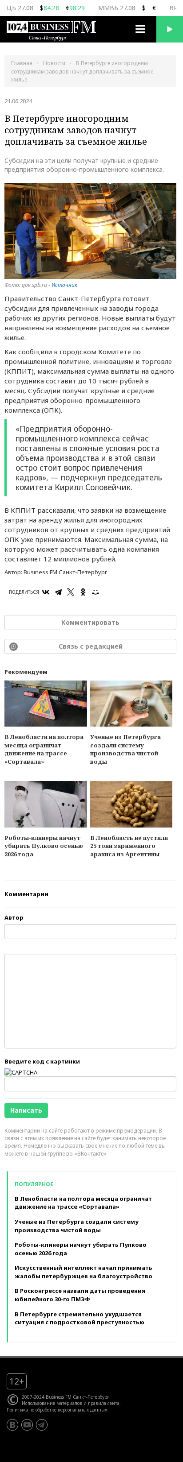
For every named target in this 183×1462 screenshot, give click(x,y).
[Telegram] (58, 592)
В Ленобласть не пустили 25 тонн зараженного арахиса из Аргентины (129, 846)
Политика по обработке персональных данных (57, 1410)
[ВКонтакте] (45, 592)
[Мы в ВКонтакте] (12, 1425)
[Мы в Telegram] (42, 1425)
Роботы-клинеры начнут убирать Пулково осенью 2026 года (43, 846)
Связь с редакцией (91, 646)
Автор (14, 917)
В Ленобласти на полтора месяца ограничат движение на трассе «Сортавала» (44, 749)
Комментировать (90, 622)
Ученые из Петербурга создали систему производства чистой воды (125, 749)
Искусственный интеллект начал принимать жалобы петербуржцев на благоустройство (83, 1272)
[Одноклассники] (83, 592)
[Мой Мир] (95, 592)
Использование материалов (52, 1403)
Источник (64, 285)
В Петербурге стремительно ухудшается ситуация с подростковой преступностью (79, 1318)
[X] (70, 592)
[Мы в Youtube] (27, 1425)
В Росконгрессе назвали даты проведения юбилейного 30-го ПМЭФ (80, 1295)
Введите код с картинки (42, 1061)
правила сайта (103, 1403)
